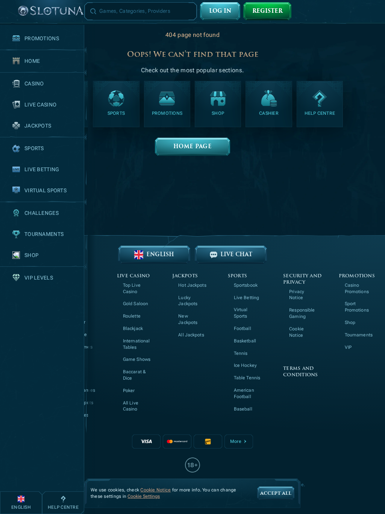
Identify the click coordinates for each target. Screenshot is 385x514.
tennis (241, 353)
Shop (350, 322)
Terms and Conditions (300, 371)
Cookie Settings (143, 496)
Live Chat (236, 255)
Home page (192, 147)
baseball (243, 409)
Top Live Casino (132, 288)
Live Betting (246, 297)
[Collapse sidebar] (9, 11)
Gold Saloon (135, 303)
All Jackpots (191, 335)
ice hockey (245, 365)
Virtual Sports (241, 313)
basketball (245, 341)
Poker (129, 390)
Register (267, 11)
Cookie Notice (296, 332)
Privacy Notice (296, 295)
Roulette (132, 316)
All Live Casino (130, 406)
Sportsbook (246, 285)
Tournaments (359, 335)
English (160, 255)
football (242, 328)
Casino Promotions (357, 288)
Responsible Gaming (302, 313)
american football (244, 393)
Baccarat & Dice (134, 375)
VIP (348, 347)
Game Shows (136, 359)
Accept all (275, 493)
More (235, 441)
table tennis (247, 377)
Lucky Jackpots (187, 301)
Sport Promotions (357, 307)
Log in (220, 11)
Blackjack (133, 328)
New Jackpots (187, 319)
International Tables (136, 344)
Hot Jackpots (192, 285)
